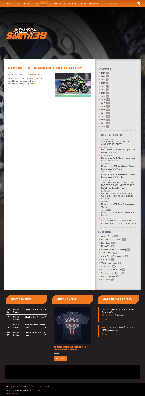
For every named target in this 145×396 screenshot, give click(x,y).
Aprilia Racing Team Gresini (114, 256)
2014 (103, 113)
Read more (106, 319)
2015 (103, 109)
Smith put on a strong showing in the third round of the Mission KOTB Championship (118, 221)
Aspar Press (108, 266)
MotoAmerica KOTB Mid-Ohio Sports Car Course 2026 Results (118, 159)
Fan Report (107, 279)
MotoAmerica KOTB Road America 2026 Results (117, 213)
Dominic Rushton (109, 276)
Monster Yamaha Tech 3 (113, 239)
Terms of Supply (46, 386)
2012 (103, 119)
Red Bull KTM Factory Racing (115, 249)
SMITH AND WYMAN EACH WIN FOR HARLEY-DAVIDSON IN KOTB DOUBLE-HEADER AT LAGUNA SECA (118, 185)
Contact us (108, 3)
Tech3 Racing (108, 252)
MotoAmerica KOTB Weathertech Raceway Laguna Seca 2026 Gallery (119, 167)
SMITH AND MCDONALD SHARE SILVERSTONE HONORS (115, 142)
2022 (103, 86)
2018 (103, 99)
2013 (103, 116)
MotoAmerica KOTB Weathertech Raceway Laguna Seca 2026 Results (119, 175)
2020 (103, 93)
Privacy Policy (12, 386)
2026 (103, 72)
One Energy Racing (111, 262)
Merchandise (66, 299)
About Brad (22, 3)
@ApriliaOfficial (108, 315)
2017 (103, 103)
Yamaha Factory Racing (112, 273)
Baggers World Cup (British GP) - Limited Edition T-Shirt (71, 348)
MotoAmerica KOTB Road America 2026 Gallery (117, 205)
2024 (103, 79)
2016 (103, 106)
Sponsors (94, 3)
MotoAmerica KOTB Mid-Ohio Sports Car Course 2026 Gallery (118, 151)
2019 (103, 96)
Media (63, 3)
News (43, 3)
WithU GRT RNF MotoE (112, 269)
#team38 (105, 309)
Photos (53, 3)
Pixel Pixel (107, 259)
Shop (83, 3)
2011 (103, 123)
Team (35, 3)
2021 (103, 89)
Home (10, 3)
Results (73, 3)
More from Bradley (117, 299)
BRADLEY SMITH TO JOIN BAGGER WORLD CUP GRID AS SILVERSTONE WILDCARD (117, 196)
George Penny (36, 74)
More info (60, 358)
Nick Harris (107, 242)
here (32, 83)
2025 (103, 76)
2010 (103, 126)
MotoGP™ (107, 246)
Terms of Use (28, 386)
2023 (103, 82)
